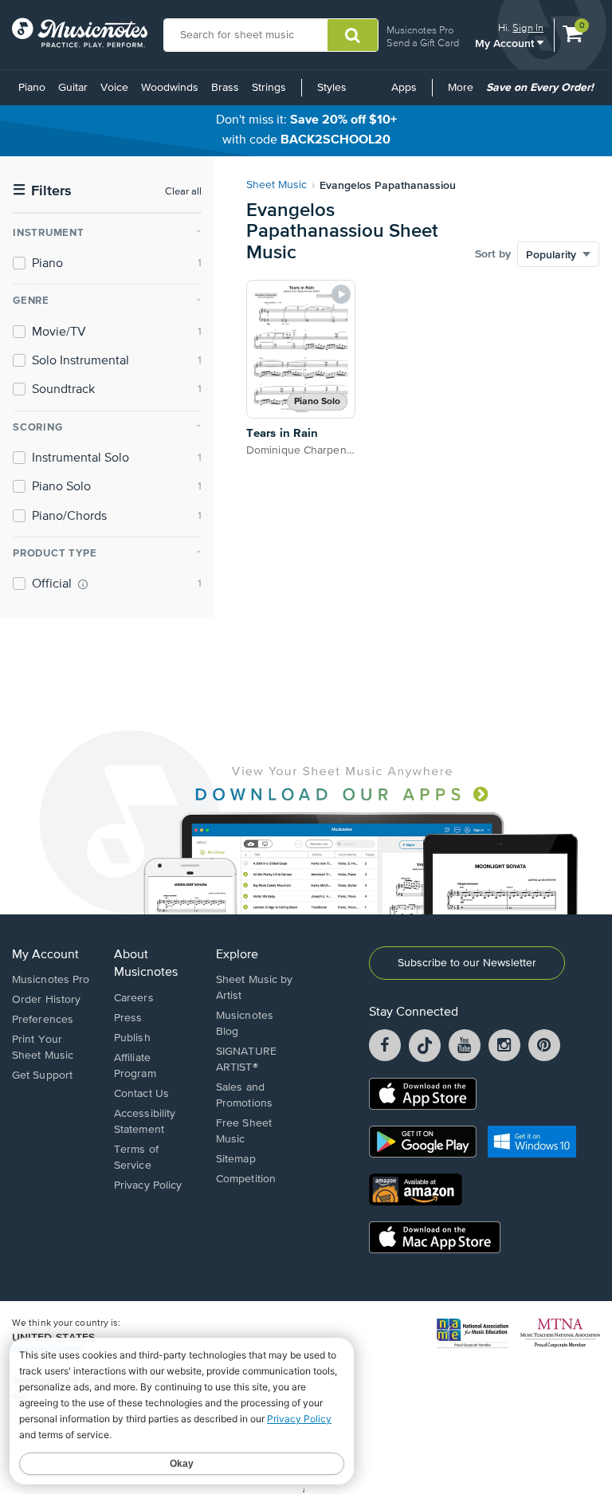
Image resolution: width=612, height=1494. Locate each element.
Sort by (493, 254)
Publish (132, 1038)
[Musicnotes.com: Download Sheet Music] (79, 32)
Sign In (527, 27)
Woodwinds (169, 87)
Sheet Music (276, 185)
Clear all (183, 192)
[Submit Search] (353, 35)
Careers (134, 998)
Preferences (42, 1019)
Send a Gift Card (422, 42)
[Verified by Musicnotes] (83, 584)
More (463, 93)
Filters (42, 191)
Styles (332, 87)
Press (128, 1018)
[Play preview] (341, 294)
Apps (404, 87)
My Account (506, 43)
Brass (225, 87)
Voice (114, 87)
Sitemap (236, 1159)
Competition (246, 1179)
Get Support (42, 1075)
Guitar (73, 87)
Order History (46, 999)
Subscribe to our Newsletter (467, 963)
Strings (269, 87)
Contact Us (141, 1093)
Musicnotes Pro (419, 30)
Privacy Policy (148, 1185)
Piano (31, 87)
